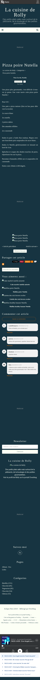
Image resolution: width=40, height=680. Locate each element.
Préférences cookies (33, 622)
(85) (7, 586)
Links (4, 570)
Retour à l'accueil (20, 251)
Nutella (24, 78)
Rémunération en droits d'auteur (27, 620)
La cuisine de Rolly (20, 12)
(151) (7, 583)
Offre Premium (5, 622)
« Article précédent (9, 246)
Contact (32, 617)
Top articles (25, 617)
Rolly (17, 477)
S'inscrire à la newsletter (10, 269)
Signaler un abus (7, 620)
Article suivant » (32, 246)
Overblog (32, 609)
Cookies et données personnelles (18, 622)
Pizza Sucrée (17, 78)
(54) (7, 591)
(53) (6, 594)
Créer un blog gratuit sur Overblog (12, 617)
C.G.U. (15, 620)
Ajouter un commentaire (19, 319)
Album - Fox (6, 567)
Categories (20, 70)
